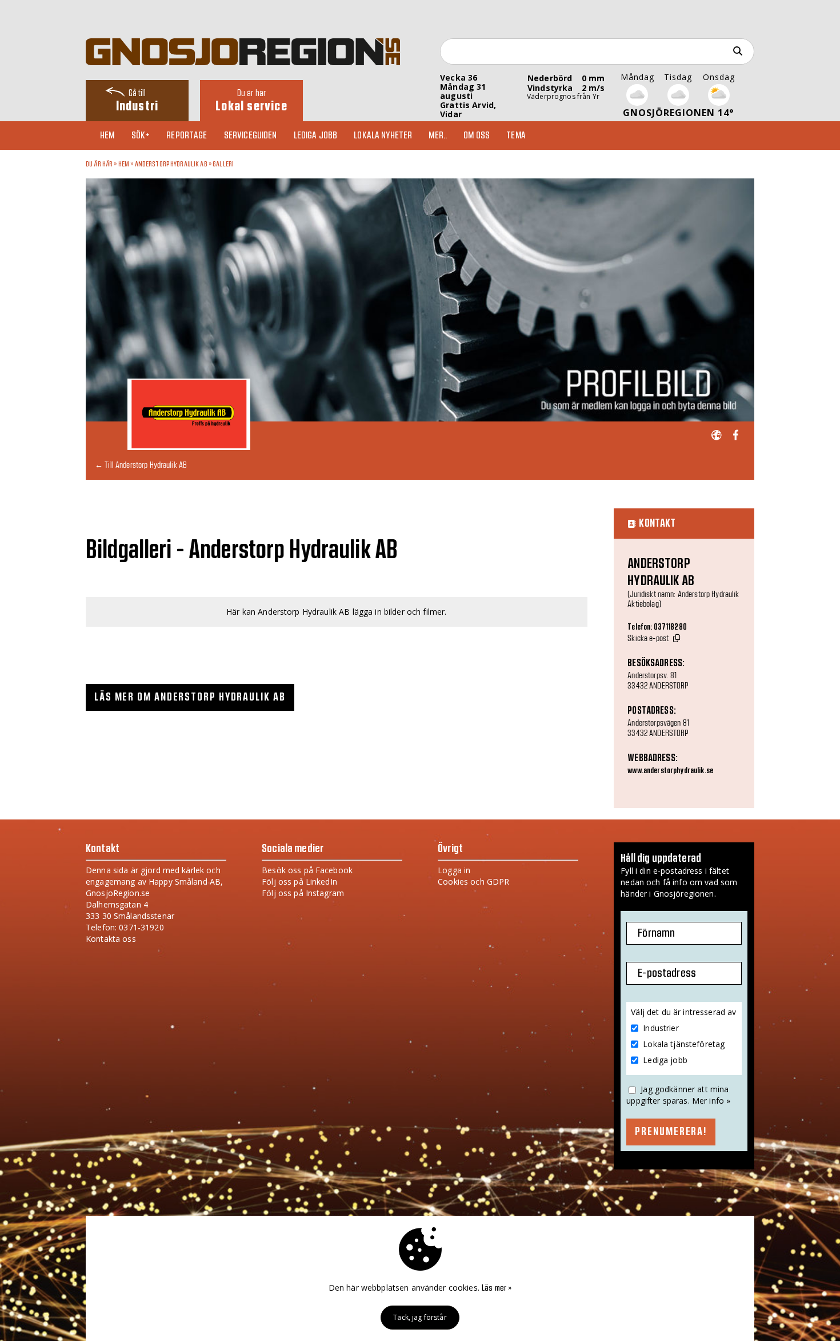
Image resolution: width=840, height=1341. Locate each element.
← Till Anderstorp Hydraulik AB (141, 464)
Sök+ (140, 135)
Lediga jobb (316, 135)
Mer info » (711, 1100)
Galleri (223, 164)
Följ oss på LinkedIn (299, 881)
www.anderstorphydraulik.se (670, 771)
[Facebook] (736, 435)
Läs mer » (496, 1288)
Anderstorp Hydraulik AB (171, 164)
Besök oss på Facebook (307, 870)
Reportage (186, 135)
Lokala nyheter (383, 135)
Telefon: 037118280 (657, 627)
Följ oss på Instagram (303, 893)
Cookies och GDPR (473, 881)
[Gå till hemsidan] (716, 435)
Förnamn (656, 933)
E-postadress (667, 973)
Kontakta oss (111, 938)
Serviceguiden (250, 135)
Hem (107, 135)
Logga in (454, 870)
